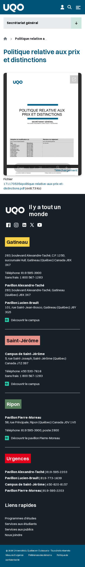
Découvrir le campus (25, 320)
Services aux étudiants (21, 524)
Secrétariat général (22, 23)
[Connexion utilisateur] (62, 7)
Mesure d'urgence (14, 555)
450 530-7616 (31, 371)
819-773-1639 (51, 478)
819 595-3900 (31, 273)
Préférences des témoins (40, 555)
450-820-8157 (57, 484)
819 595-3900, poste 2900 (40, 430)
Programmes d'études (20, 518)
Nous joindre (13, 535)
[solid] (8, 320)
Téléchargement (65, 170)
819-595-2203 (56, 472)
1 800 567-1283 (31, 277)
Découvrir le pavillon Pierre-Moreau (35, 438)
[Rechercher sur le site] (69, 7)
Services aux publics (19, 529)
